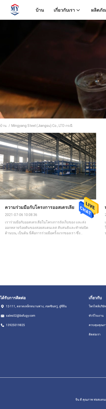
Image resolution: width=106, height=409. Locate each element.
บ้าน (3, 126)
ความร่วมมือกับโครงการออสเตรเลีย (39, 207)
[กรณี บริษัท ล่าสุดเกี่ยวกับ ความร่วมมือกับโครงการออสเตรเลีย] (48, 198)
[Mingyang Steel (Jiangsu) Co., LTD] (14, 9)
